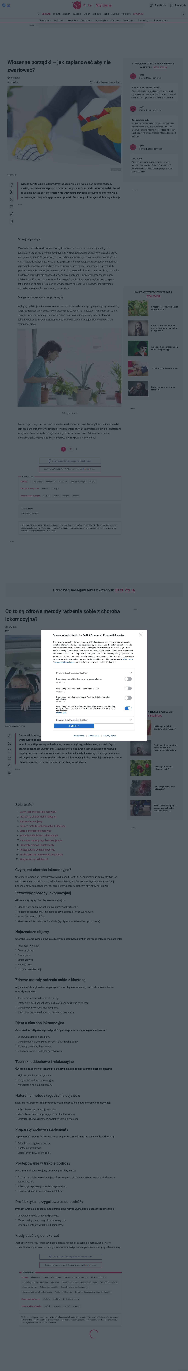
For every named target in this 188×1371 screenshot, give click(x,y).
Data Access (94, 736)
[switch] (128, 679)
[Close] (141, 635)
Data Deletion (78, 736)
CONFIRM (74, 726)
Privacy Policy (110, 736)
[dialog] (94, 685)
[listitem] (94, 672)
